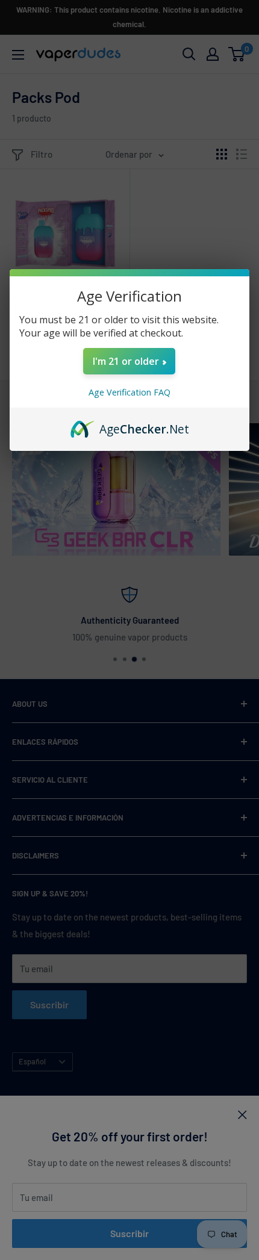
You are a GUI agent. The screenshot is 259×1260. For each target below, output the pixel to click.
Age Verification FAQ (129, 392)
